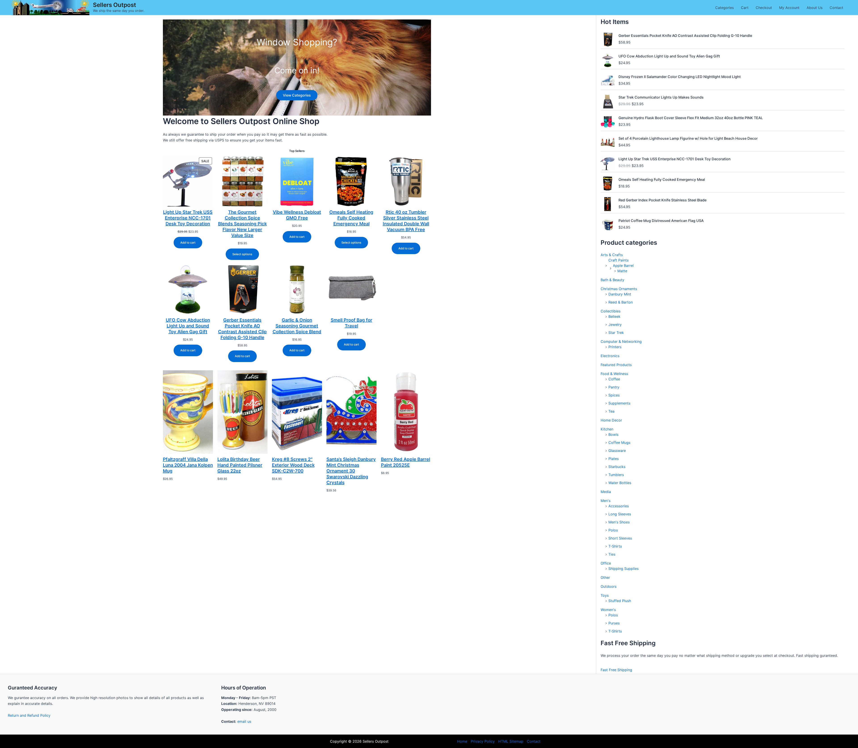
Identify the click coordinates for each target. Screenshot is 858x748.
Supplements (619, 403)
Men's (605, 500)
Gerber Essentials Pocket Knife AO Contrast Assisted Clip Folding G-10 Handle (242, 328)
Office (606, 563)
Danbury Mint (619, 294)
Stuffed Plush (619, 600)
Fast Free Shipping (616, 670)
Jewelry (615, 324)
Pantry (613, 387)
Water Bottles (619, 482)
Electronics (610, 356)
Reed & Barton (620, 302)
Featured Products (616, 364)
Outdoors (608, 586)
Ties (611, 554)
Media (606, 491)
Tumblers (616, 474)
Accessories (618, 506)
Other (605, 577)
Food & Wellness (614, 373)
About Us (814, 7)
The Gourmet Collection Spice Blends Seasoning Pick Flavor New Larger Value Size (242, 223)
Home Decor (611, 420)
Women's (608, 609)
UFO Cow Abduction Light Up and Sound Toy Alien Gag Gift (188, 325)
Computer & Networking (621, 341)
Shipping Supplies (623, 568)
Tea (611, 411)
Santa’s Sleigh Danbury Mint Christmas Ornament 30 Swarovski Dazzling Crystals (351, 471)
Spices (614, 395)
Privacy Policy (483, 741)
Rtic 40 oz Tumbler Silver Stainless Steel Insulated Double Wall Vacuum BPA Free (406, 220)
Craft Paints (618, 260)
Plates (613, 458)
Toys (605, 595)
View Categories (297, 95)
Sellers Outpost (114, 4)
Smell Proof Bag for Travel (351, 323)
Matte (622, 271)
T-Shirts (615, 546)
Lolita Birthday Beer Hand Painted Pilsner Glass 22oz (239, 465)
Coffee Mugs (619, 442)
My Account (789, 7)
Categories (724, 7)
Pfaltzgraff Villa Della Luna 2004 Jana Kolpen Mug (188, 465)
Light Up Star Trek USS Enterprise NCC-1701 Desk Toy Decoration (187, 217)
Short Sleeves (620, 538)
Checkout (764, 7)
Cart (745, 7)
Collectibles (610, 311)
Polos (613, 530)
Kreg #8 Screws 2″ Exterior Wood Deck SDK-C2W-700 (293, 465)
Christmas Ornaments (619, 289)
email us (244, 721)
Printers (614, 347)
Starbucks (616, 466)
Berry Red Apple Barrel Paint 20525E (405, 462)
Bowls (613, 434)
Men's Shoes (619, 522)
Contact (836, 7)
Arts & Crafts (612, 255)
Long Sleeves (619, 514)
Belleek (614, 316)
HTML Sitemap (510, 741)
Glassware (617, 450)
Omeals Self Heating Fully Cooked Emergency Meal (351, 217)
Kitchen (607, 429)
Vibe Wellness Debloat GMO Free (297, 215)
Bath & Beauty (612, 280)
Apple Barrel (623, 265)
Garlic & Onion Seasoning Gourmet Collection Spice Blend (297, 325)
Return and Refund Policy (29, 715)
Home (462, 741)
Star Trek (616, 332)
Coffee (614, 379)
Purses (614, 623)
